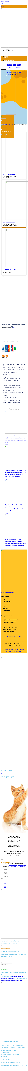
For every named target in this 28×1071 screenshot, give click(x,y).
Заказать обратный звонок (14, 67)
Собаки (5, 869)
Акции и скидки (9, 174)
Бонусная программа (11, 619)
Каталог (7, 47)
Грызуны (6, 873)
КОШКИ (5, 124)
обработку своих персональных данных (17, 865)
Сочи (2, 6)
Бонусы (7, 49)
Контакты (7, 600)
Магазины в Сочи (9, 50)
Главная (2, 124)
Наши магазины (7, 593)
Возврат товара (9, 622)
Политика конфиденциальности (14, 651)
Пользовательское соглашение (13, 649)
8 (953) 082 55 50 (14, 65)
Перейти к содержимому (5, 1)
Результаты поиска (5, 948)
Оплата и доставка (9, 51)
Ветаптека (6, 876)
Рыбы (5, 875)
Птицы (5, 872)
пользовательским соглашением (17, 866)
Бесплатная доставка (10, 270)
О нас (6, 598)
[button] (14, 54)
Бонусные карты (9, 222)
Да (1, 773)
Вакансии (7, 601)
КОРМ (9, 124)
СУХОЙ (12, 124)
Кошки (5, 871)
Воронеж (3, 780)
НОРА (2, 3)
